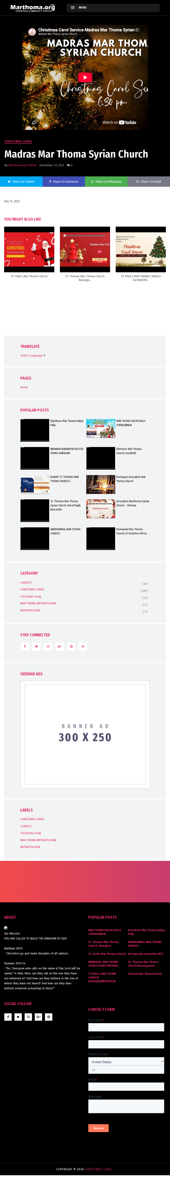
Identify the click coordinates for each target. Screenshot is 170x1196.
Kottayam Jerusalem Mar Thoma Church (131, 479)
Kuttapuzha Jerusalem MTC (145, 954)
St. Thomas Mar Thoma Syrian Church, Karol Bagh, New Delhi (65, 505)
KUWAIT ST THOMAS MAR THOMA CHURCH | (64, 479)
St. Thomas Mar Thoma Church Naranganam (143, 964)
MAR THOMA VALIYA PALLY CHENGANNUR (131, 423)
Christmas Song (30, 596)
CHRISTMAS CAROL (18, 141)
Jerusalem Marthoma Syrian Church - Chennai (132, 503)
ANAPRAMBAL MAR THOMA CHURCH (65, 531)
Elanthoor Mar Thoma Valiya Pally (66, 423)
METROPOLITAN (30, 610)
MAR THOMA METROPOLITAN (38, 603)
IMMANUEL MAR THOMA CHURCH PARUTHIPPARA (103, 964)
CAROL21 (26, 582)
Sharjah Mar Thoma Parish (145, 974)
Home (24, 387)
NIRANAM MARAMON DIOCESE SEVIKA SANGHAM (67, 451)
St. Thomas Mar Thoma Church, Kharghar (103, 944)
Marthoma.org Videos (22, 165)
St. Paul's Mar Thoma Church (107, 954)
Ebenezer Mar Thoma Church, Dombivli (128, 451)
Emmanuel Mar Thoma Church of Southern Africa (131, 531)
